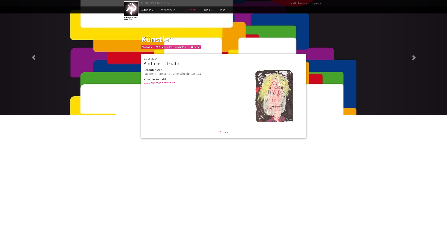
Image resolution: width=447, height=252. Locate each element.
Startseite (147, 47)
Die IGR (208, 10)
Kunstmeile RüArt (178, 47)
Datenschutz (304, 3)
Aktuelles (147, 10)
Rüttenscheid (167, 10)
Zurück (223, 132)
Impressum (317, 3)
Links (222, 10)
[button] (33, 57)
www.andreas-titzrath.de (159, 83)
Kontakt (292, 3)
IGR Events (190, 10)
